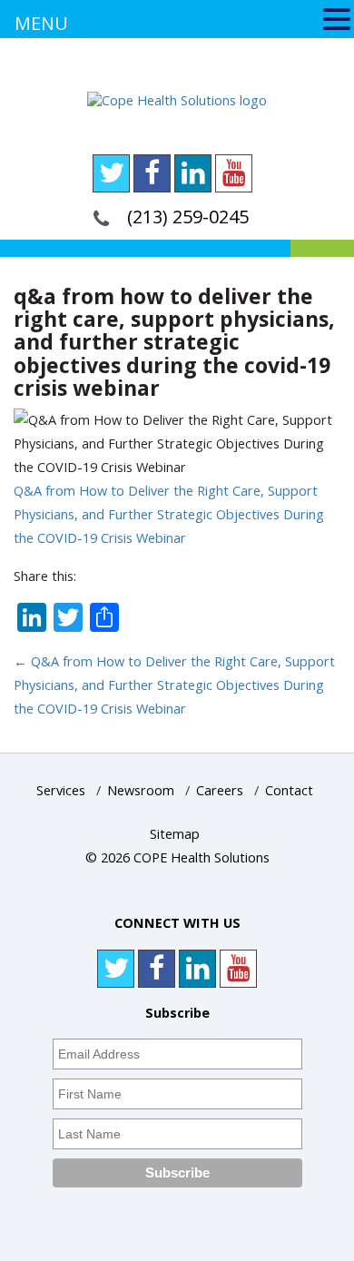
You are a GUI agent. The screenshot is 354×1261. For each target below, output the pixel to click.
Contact (289, 790)
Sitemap (175, 833)
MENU (41, 23)
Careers (219, 790)
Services (60, 790)
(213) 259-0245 (188, 216)
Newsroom (140, 790)
